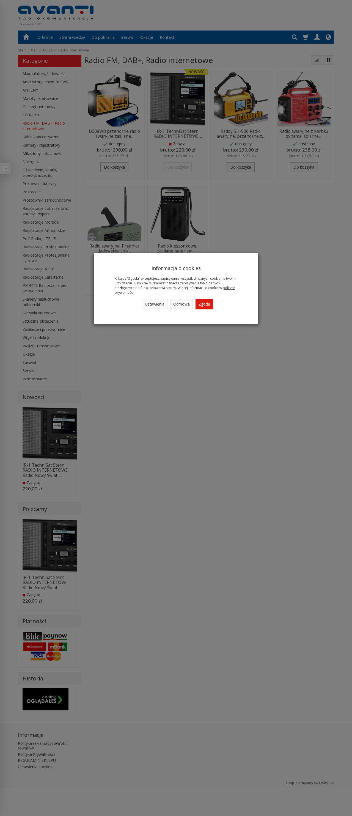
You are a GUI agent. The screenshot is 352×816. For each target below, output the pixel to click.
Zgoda (204, 304)
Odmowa (181, 304)
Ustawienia (154, 304)
